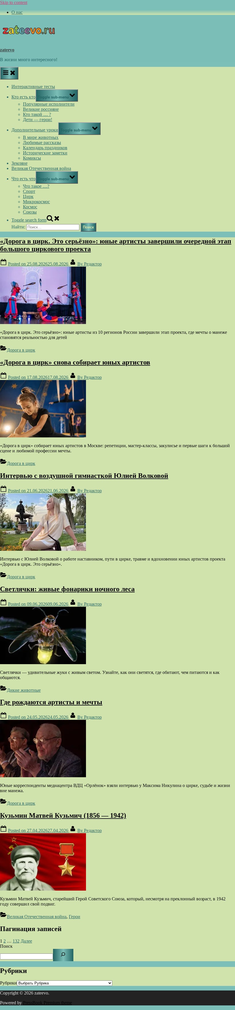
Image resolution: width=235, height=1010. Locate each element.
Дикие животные (24, 690)
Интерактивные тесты (33, 86)
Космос (30, 206)
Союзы (30, 212)
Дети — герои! (37, 119)
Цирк (28, 196)
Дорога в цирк (21, 350)
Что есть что (23, 178)
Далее (26, 941)
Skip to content (13, 2)
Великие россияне (41, 109)
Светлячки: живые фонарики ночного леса (67, 589)
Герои (74, 916)
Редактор (89, 263)
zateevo (7, 49)
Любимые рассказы (42, 142)
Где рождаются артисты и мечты (51, 702)
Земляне (19, 163)
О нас (17, 12)
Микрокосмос (36, 201)
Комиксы (32, 158)
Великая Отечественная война (41, 168)
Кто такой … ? (37, 114)
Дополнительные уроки (34, 129)
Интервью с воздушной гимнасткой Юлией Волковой (84, 475)
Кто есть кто (23, 96)
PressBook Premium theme (47, 1002)
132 (16, 941)
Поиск (6, 946)
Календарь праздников (45, 147)
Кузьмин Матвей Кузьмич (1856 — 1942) (63, 815)
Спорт (29, 191)
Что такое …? (36, 186)
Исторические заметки (45, 152)
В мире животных (40, 137)
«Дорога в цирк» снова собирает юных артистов (75, 362)
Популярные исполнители (49, 104)
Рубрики (8, 982)
